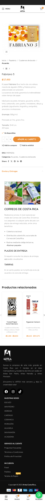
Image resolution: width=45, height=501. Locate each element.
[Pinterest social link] (14, 161)
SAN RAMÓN (9, 432)
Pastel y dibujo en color (13, 331)
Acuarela (5, 63)
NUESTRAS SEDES (11, 398)
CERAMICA (9, 419)
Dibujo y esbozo (9, 330)
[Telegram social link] (21, 161)
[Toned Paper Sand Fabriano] (12, 306)
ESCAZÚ (7, 402)
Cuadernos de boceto (27, 60)
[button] (39, 494)
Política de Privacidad (12, 456)
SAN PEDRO (9, 407)
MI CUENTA (9, 463)
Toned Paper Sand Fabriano (12, 323)
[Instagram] (13, 392)
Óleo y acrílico (33, 330)
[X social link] (11, 161)
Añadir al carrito (27, 139)
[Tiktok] (20, 392)
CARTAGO (8, 415)
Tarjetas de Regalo (12, 475)
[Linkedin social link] (17, 161)
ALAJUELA (8, 428)
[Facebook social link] (8, 161)
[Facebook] (6, 392)
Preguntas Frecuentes (12, 448)
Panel (6, 467)
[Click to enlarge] (6, 52)
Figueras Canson (33, 322)
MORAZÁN (9, 424)
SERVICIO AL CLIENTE (13, 443)
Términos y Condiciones (13, 452)
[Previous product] (3, 68)
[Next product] (9, 68)
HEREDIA (8, 411)
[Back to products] (6, 68)
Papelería (12, 60)
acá (5, 259)
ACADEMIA (9, 437)
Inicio (4, 60)
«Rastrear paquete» (13, 245)
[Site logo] (22, 9)
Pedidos (7, 472)
